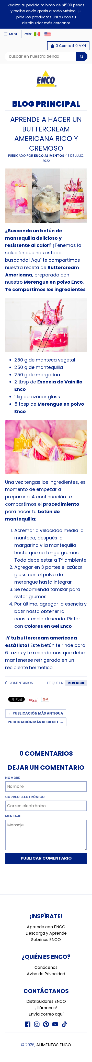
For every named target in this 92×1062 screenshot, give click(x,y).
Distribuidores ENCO (46, 1001)
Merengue (76, 683)
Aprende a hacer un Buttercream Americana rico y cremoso (46, 134)
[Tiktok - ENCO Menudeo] (64, 1024)
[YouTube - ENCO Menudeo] (55, 1024)
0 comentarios (19, 683)
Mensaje (13, 816)
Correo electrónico (25, 797)
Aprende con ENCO (46, 927)
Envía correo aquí (46, 1014)
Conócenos (45, 967)
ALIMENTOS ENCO (53, 1045)
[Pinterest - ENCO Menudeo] (46, 1024)
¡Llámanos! (46, 1008)
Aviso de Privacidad (46, 974)
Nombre (12, 778)
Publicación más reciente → (35, 722)
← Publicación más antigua (35, 713)
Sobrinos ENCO (46, 940)
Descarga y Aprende (46, 933)
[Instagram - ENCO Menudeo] (37, 1024)
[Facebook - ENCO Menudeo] (28, 1024)
